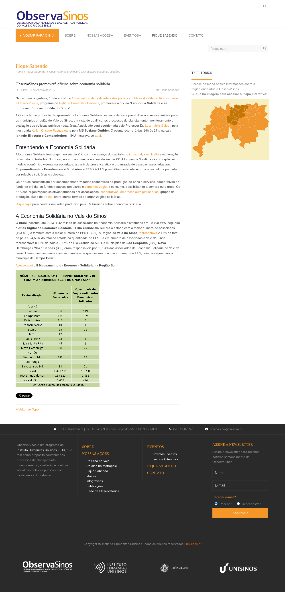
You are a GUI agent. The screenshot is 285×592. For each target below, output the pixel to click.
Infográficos (94, 481)
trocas (48, 196)
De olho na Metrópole (101, 466)
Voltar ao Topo (28, 409)
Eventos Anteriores (164, 459)
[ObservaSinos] (52, 19)
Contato (196, 35)
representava (147, 233)
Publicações (94, 486)
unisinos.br (194, 544)
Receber (225, 504)
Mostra (91, 476)
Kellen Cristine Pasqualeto (50, 130)
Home (19, 71)
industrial (135, 154)
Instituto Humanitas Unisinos (79, 103)
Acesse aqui (24, 265)
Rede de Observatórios (102, 491)
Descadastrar (251, 504)
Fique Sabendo (164, 35)
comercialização (96, 186)
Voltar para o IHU (37, 35)
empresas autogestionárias (139, 192)
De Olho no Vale (97, 461)
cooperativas (109, 192)
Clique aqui (23, 204)
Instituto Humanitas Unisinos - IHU (41, 450)
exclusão (152, 154)
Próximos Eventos (164, 454)
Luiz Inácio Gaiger (157, 125)
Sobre (70, 35)
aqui (98, 135)
